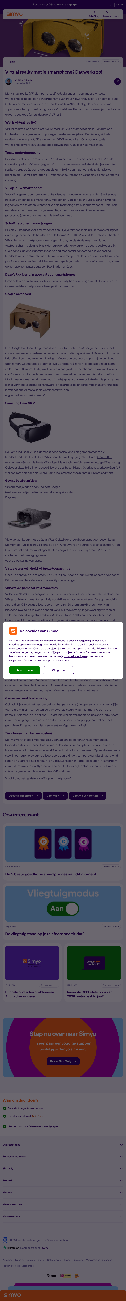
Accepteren (25, 670)
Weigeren (58, 670)
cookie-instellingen (75, 656)
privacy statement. (59, 660)
